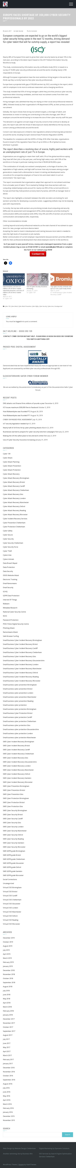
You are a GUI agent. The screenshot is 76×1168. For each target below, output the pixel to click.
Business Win (28, 1154)
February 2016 (8, 1108)
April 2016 (6, 1100)
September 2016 (9, 1080)
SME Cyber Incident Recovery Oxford (16, 774)
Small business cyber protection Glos (16, 725)
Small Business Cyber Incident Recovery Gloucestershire (23, 660)
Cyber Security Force (10, 547)
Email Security (8, 587)
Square (21, 1164)
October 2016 (8, 1076)
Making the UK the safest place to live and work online (23, 436)
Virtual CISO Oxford (10, 916)
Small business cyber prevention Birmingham (20, 685)
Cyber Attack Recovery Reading (14, 510)
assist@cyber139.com (54, 247)
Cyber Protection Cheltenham (14, 527)
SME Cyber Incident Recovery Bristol (16, 745)
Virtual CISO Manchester (12, 912)
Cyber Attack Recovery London (14, 498)
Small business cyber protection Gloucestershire (21, 729)
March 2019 (7, 958)
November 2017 (9, 1023)
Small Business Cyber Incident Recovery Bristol (20, 644)
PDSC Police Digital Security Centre (16, 624)
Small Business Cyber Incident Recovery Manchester (22, 668)
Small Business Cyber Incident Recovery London (20, 664)
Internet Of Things (10, 600)
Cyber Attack (14, 306)
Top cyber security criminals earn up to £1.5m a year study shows (61, 287)
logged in (19, 321)
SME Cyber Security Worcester (14, 847)
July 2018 (6, 991)
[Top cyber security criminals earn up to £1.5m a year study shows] (61, 279)
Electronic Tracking (10, 579)
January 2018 (8, 1015)
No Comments (33, 31)
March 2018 (7, 1007)
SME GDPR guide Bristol (12, 855)
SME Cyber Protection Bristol (14, 802)
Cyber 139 (7, 306)
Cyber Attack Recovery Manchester (16, 502)
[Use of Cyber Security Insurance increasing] (37, 279)
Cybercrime (50, 306)
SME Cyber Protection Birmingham (16, 798)
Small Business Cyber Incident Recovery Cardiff (20, 648)
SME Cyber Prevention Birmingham (16, 786)
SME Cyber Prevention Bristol (14, 790)
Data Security (8, 571)
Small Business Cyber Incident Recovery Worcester (21, 681)
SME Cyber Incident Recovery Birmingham (18, 742)
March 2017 (7, 1055)
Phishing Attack (9, 628)
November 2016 (9, 1072)
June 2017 (6, 1043)
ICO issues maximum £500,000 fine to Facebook (20, 407)
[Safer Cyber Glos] (38, 382)
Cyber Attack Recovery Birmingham (16, 478)
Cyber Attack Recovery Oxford (14, 506)
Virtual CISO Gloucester (11, 904)
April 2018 (6, 1003)
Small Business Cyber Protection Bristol (17, 713)
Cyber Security (19, 31)
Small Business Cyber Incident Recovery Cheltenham (22, 652)
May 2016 (6, 1096)
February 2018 (8, 1011)
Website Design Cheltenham (25, 1148)
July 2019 (6, 950)
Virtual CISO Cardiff (10, 896)
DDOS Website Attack (11, 575)
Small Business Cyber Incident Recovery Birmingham (22, 640)
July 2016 (6, 1088)
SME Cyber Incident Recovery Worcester (18, 782)
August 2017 (7, 1035)
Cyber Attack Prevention (24, 306)
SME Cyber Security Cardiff (13, 819)
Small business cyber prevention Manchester (19, 697)
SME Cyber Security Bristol (13, 814)
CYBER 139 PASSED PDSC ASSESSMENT (17, 419)
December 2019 (9, 938)
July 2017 (6, 1039)
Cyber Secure (8, 535)
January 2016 (8, 1112)
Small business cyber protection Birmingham (19, 709)
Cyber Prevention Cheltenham (14, 523)
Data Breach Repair (10, 563)
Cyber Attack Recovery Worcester (15, 514)
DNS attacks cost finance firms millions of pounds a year (24, 403)
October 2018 (8, 978)
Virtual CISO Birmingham (12, 887)
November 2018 (9, 974)
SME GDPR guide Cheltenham (14, 859)
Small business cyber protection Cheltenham (19, 721)
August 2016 (7, 1084)
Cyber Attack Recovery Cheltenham (16, 490)
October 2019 (8, 942)
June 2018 (6, 995)
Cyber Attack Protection (12, 470)
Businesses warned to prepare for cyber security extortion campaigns (29, 432)
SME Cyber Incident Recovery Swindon (17, 778)
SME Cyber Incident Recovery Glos (15, 758)
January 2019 (8, 966)
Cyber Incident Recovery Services (15, 519)
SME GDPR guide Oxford (12, 867)
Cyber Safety (35, 306)
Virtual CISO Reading (10, 920)
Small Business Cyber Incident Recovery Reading (21, 677)
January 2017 (8, 1063)
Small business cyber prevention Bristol (17, 689)
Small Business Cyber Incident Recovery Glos (19, 656)
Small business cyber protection (15, 705)
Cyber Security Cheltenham (13, 543)
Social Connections (10, 879)
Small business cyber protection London (18, 733)
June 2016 (6, 1092)
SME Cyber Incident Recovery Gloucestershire (20, 762)
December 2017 (9, 1019)
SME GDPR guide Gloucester (13, 863)
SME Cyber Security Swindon (13, 843)
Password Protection (10, 620)
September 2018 (9, 982)
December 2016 (9, 1068)
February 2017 (8, 1059)
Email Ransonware (10, 583)
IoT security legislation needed (14, 424)
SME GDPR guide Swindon (12, 871)
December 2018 (9, 970)
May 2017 (6, 1047)
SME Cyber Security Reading (13, 839)
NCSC (5, 616)
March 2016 (7, 1104)
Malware (6, 604)
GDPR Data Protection (11, 596)
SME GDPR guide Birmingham (14, 851)
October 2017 (8, 1027)
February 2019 (8, 962)
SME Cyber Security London (13, 827)
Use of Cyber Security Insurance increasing (19, 440)
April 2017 (6, 1051)
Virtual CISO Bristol (10, 891)
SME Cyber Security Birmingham (15, 810)
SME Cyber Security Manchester (15, 831)
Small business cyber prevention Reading (18, 701)
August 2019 (7, 946)
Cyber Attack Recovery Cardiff (14, 486)
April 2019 (6, 954)
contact (40, 250)
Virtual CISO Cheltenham (12, 900)
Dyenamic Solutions (62, 1148)
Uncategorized (58, 306)
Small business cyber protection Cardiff (17, 717)
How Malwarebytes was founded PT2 (16, 411)
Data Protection (9, 567)
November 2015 (9, 1120)
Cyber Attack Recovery (11, 474)
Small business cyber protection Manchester (19, 737)
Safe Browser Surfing (11, 636)
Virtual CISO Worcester (11, 924)
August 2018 (7, 986)
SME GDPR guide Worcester (13, 875)
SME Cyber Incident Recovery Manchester (18, 770)
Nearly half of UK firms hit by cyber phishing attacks (22, 428)
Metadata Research (10, 608)
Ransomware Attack (10, 632)
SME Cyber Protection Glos (13, 806)
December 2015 (9, 1116)
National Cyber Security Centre (14, 612)
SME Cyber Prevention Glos (13, 794)
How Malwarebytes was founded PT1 (16, 415)
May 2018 (6, 999)
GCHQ (5, 591)
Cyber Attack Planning (11, 462)
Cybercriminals (8, 559)
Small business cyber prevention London (18, 693)
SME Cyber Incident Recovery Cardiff (16, 750)
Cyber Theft (7, 551)
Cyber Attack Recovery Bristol (14, 482)
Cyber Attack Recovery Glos (13, 494)
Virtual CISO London (10, 908)
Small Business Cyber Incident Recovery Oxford (20, 673)
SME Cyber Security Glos (12, 822)
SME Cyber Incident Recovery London (17, 766)
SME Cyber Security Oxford (13, 835)
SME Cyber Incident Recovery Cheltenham (18, 754)
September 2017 (9, 1031)
